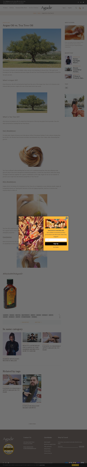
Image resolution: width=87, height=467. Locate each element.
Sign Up (55, 244)
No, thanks (56, 247)
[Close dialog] (67, 218)
